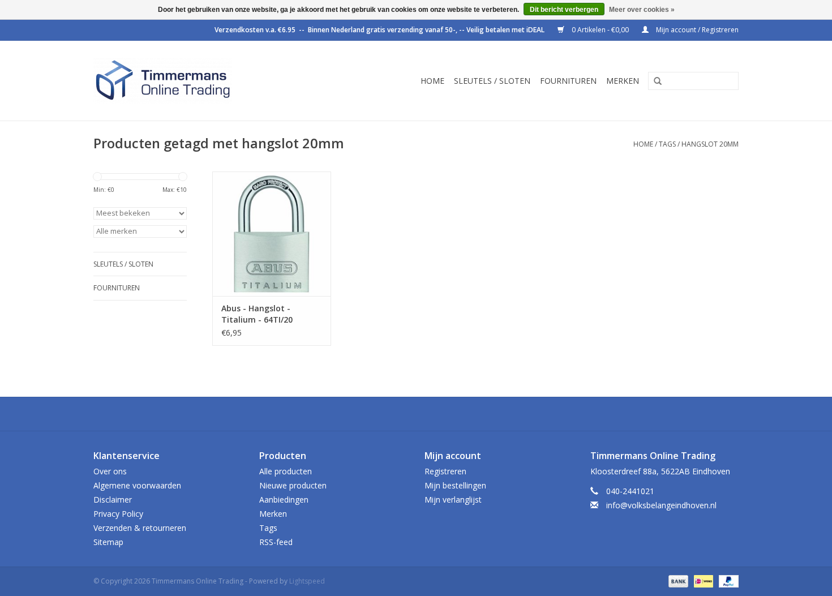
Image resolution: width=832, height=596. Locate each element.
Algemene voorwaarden (137, 485)
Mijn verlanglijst (453, 499)
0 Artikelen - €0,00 (600, 30)
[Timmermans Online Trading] (190, 81)
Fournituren (568, 80)
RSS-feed (276, 542)
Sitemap (108, 542)
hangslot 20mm (710, 144)
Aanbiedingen (283, 499)
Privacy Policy (118, 513)
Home (432, 80)
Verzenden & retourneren (139, 527)
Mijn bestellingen (455, 485)
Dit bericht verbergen (564, 10)
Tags (667, 144)
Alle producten (285, 471)
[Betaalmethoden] (677, 580)
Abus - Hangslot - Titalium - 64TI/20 (257, 314)
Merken (622, 80)
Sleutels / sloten (492, 80)
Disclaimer (112, 499)
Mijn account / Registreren (696, 30)
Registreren (445, 471)
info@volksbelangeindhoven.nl (661, 505)
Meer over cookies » (642, 10)
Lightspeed (307, 581)
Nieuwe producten (293, 485)
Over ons (110, 471)
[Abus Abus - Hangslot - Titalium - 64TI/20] (271, 233)
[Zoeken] (653, 81)
